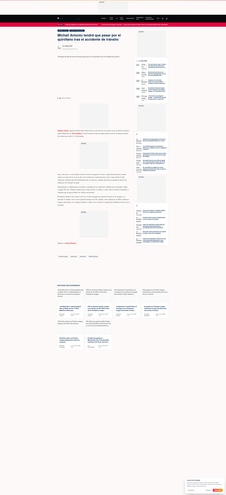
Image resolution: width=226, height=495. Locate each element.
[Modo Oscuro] (166, 18)
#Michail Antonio (93, 256)
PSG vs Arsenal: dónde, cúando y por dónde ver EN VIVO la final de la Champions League (98, 308)
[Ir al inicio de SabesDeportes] (78, 19)
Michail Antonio (63, 130)
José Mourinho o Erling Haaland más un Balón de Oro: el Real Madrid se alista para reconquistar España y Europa (70, 309)
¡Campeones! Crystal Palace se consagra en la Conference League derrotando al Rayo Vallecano (126, 309)
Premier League (63, 30)
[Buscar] (162, 18)
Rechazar (208, 490)
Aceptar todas (217, 490)
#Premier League (63, 256)
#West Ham (74, 256)
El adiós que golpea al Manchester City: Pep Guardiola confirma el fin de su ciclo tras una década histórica (98, 341)
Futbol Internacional (77, 30)
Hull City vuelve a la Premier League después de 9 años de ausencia (69, 340)
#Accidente (83, 256)
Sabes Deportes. (71, 243)
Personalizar (191, 490)
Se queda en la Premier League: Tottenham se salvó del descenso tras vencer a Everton (155, 308)
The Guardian (76, 133)
